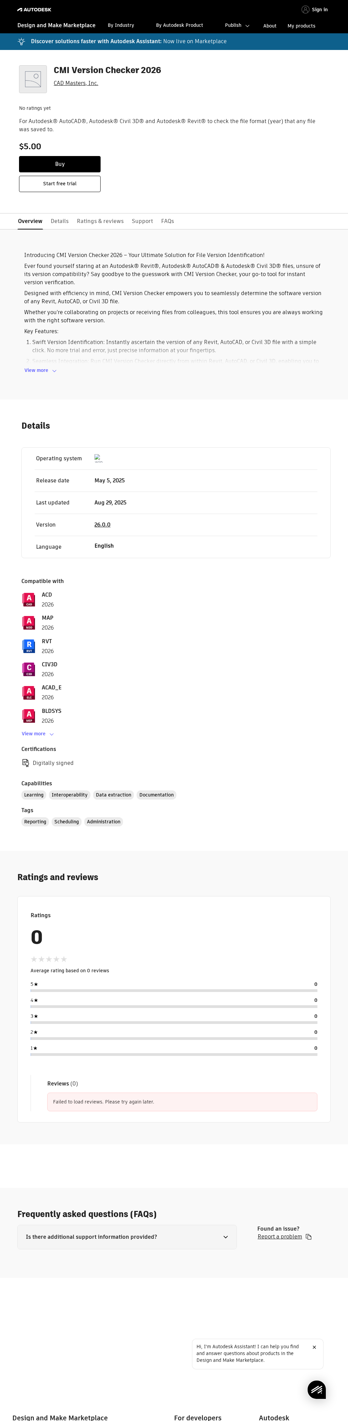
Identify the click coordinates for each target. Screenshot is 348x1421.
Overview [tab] (30, 221)
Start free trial (59, 183)
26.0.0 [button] (102, 525)
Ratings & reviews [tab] (100, 221)
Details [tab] (60, 221)
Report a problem (280, 1236)
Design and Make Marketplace (56, 25)
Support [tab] (142, 221)
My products (301, 25)
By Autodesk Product (179, 25)
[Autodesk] (35, 9)
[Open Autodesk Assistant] (316, 1389)
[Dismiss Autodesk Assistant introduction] (314, 1347)
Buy (60, 164)
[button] (127, 1237)
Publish (233, 25)
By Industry (121, 25)
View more (36, 370)
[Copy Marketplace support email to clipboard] (308, 1236)
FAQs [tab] (167, 221)
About (270, 25)
